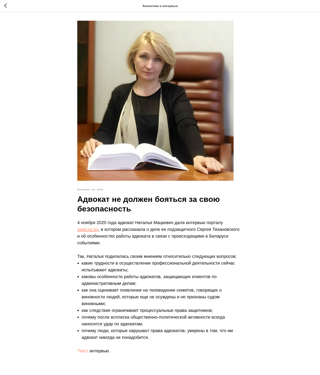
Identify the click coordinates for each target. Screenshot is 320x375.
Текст (82, 350)
